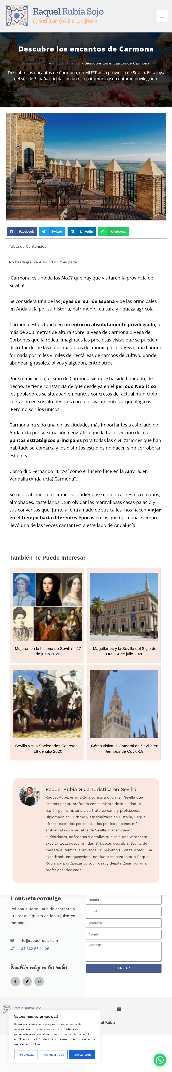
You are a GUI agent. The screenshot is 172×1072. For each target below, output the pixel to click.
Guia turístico (35, 63)
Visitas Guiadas (66, 63)
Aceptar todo (82, 1054)
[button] (22, 231)
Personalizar (26, 1054)
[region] (54, 1037)
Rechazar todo (53, 1054)
